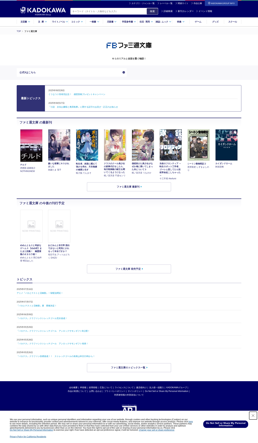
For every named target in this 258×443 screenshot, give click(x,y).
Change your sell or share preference (156, 430)
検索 (152, 11)
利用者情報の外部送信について (129, 395)
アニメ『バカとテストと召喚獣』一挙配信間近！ (40, 293)
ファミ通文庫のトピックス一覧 (128, 367)
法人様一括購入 (156, 387)
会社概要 (73, 387)
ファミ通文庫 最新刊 (128, 186)
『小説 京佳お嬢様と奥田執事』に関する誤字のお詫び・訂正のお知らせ (83, 107)
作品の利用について (77, 391)
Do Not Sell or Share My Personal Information (166, 391)
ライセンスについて (124, 387)
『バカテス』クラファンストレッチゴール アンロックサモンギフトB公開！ (53, 331)
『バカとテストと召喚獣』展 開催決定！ (37, 305)
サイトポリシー (135, 391)
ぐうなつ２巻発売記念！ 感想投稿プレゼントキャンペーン (76, 94)
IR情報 (83, 387)
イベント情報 (205, 11)
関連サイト (183, 3)
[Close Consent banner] (253, 415)
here (190, 422)
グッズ (215, 21)
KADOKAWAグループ (176, 387)
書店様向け (141, 387)
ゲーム (198, 21)
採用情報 (93, 387)
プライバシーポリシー (114, 391)
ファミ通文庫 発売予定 (128, 268)
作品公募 (198, 3)
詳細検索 (168, 11)
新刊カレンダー (186, 11)
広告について (106, 387)
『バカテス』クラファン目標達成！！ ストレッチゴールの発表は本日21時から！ (56, 356)
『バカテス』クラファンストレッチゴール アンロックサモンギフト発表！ (52, 343)
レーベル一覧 (166, 3)
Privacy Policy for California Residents (28, 436)
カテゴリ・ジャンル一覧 (143, 3)
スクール (232, 21)
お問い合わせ (95, 391)
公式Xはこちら (27, 72)
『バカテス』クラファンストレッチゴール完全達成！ (42, 318)
